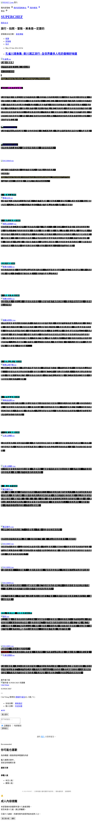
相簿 (7, 39)
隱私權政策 (59, 791)
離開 (13, 818)
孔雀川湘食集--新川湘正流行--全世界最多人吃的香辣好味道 (41, 53)
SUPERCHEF (12, 17)
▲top (3, 710)
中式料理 (18, 706)
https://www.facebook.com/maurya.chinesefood (25, 79)
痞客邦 (18, 697)
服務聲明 (68, 791)
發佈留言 (5, 728)
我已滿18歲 (5, 818)
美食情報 (19, 34)
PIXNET (29, 791)
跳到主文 (4, 23)
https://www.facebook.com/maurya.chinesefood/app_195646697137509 (35, 177)
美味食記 (18, 703)
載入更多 (5, 714)
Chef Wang (5, 685)
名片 (7, 44)
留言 (23, 697)
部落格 (8, 41)
